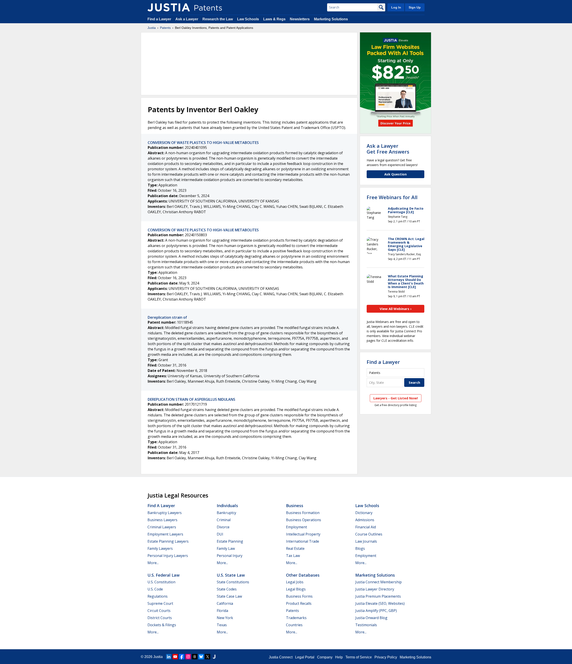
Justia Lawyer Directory (374, 589)
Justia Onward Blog (371, 617)
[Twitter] (207, 656)
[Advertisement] (249, 63)
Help (339, 657)
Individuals (227, 505)
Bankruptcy (226, 512)
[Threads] (194, 656)
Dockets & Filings (161, 624)
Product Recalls (298, 603)
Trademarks (296, 617)
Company (324, 657)
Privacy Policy (385, 657)
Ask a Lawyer (186, 19)
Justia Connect (280, 657)
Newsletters (300, 19)
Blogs (360, 548)
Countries (294, 624)
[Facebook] (181, 656)
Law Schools (248, 19)
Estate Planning (230, 541)
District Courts (159, 617)
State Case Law (229, 596)
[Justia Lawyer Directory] (214, 656)
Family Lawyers (160, 548)
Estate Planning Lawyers (168, 541)
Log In (396, 7)
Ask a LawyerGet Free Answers (388, 148)
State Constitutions (233, 582)
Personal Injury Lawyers (167, 555)
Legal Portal (304, 657)
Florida (222, 610)
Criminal (224, 519)
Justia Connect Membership (378, 582)
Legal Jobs (294, 582)
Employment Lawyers (165, 534)
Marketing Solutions (331, 19)
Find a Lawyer (159, 19)
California (225, 603)
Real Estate (295, 548)
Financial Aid (365, 527)
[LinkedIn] (168, 656)
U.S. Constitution (161, 582)
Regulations (157, 596)
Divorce (223, 527)
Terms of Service (358, 657)
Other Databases (303, 575)
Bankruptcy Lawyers (164, 512)
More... (153, 562)
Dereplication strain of (167, 317)
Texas (222, 624)
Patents (165, 28)
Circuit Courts (158, 610)
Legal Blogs (296, 589)
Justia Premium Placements (378, 596)
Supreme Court (160, 603)
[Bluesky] (201, 656)
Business (294, 505)
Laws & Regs (274, 19)
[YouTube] (175, 656)
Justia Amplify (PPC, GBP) (376, 610)
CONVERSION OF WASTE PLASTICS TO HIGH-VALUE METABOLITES (203, 142)
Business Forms (299, 596)
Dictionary (363, 512)
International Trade (302, 541)
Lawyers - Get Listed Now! (395, 398)
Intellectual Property (303, 534)
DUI (220, 534)
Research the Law (217, 19)
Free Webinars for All (392, 197)
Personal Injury (229, 555)
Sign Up (415, 7)
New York (225, 617)
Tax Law (293, 555)
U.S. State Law (231, 575)
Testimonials (366, 624)
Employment (296, 527)
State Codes (227, 589)
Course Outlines (368, 534)
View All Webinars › (396, 308)
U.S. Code (155, 589)
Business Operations (303, 519)
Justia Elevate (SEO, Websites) (380, 603)
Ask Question (395, 174)
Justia (151, 28)
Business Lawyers (162, 519)
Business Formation (303, 512)
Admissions (364, 519)
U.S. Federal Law (163, 575)
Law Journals (366, 541)
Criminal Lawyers (161, 527)
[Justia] (168, 7)
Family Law (226, 548)
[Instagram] (188, 656)
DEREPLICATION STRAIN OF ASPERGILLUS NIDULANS (191, 399)
